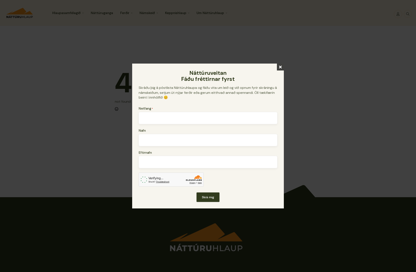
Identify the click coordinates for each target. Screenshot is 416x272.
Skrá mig (208, 197)
